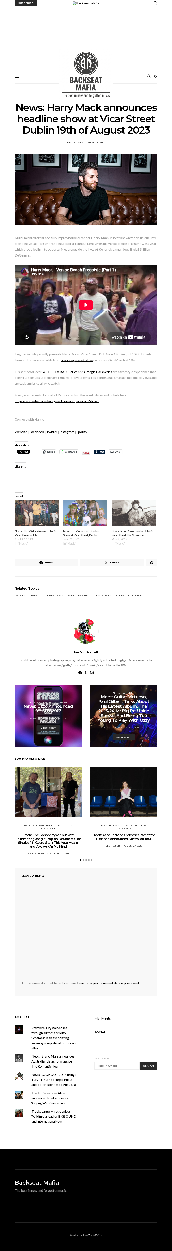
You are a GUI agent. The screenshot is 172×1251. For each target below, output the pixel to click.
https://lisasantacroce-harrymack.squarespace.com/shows (57, 401)
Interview (118, 693)
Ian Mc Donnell (97, 142)
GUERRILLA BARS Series (59, 372)
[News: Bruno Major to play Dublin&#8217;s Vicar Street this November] (134, 513)
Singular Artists (80, 595)
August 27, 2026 (133, 845)
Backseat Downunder (43, 702)
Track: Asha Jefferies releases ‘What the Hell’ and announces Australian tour (124, 837)
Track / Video (49, 828)
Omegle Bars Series (98, 372)
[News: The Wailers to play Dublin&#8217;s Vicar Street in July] (37, 513)
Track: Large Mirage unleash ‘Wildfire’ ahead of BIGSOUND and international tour (53, 1116)
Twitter (52, 432)
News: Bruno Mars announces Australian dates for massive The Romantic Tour (52, 1061)
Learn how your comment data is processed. (108, 983)
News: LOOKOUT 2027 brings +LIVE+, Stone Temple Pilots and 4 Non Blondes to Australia (53, 1080)
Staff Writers (134, 727)
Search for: (101, 1058)
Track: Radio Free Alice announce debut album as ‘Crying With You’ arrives (49, 1098)
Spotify (82, 432)
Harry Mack (55, 595)
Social (100, 1032)
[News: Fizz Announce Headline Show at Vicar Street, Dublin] (85, 513)
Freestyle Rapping (29, 595)
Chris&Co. (94, 1235)
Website (21, 432)
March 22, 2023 (74, 142)
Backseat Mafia (37, 1182)
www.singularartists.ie (77, 360)
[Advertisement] (86, 38)
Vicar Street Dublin (130, 595)
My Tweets (102, 1018)
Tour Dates (104, 595)
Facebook (37, 432)
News (63, 702)
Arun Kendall (37, 853)
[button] (155, 76)
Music (131, 693)
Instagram (67, 432)
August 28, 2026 (59, 853)
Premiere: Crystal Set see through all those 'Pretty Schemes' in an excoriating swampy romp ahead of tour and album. (54, 1038)
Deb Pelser (59, 718)
